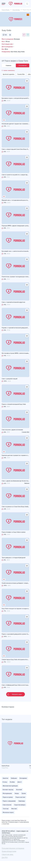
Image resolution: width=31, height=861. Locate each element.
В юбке (12, 782)
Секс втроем (7, 805)
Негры (17, 793)
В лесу (5, 782)
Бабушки (14, 778)
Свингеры (21, 801)
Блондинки (23, 778)
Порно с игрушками (9, 801)
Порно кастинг (20, 797)
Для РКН (5, 857)
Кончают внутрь (8, 789)
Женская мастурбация (10, 786)
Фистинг (14, 808)
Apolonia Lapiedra (8, 74)
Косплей (19, 789)
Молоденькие (7, 793)
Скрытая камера (19, 805)
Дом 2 (19, 782)
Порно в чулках (8, 797)
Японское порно (8, 812)
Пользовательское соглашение (13, 848)
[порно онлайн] (15, 3)
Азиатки (5, 778)
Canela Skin (21, 74)
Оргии (24, 793)
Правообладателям (9, 851)
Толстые (5, 808)
